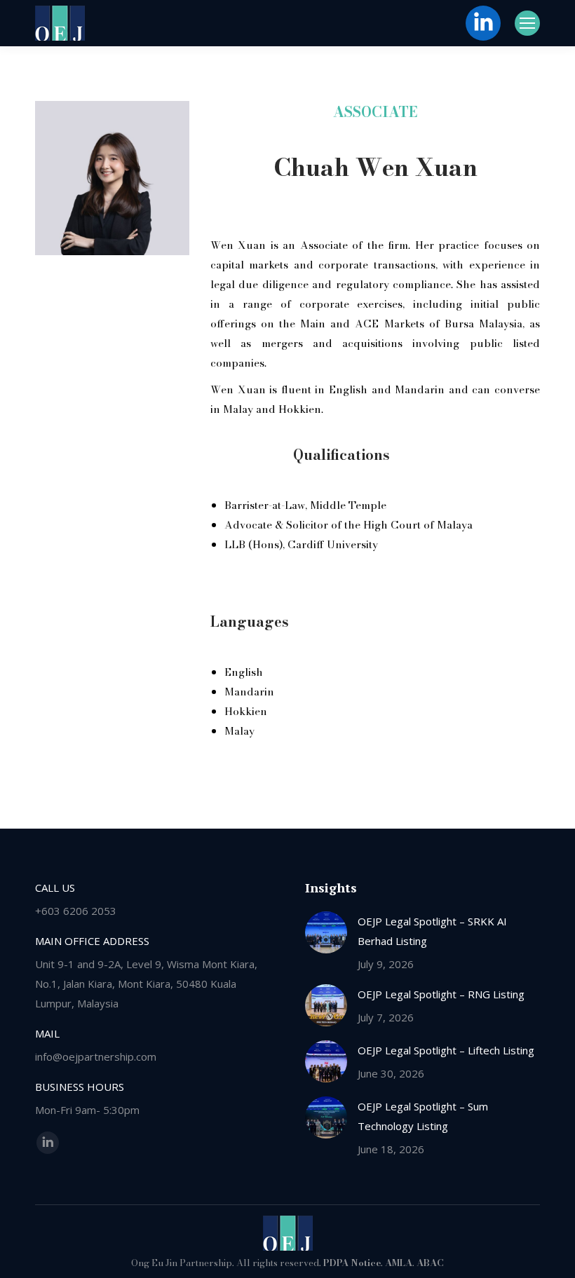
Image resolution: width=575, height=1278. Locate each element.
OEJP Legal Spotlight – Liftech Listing (446, 1050)
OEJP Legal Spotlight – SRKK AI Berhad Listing (432, 931)
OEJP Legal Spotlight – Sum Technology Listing (423, 1116)
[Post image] (326, 932)
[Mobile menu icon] (527, 23)
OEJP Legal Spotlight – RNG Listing (441, 994)
